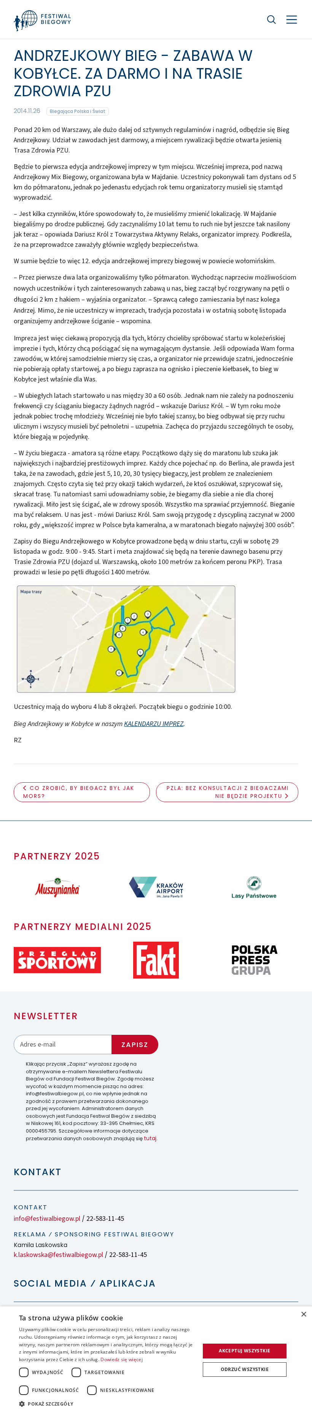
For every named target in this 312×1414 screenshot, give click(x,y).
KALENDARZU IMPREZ (153, 724)
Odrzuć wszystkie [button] (245, 1369)
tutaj (150, 1138)
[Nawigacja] (291, 19)
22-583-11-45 (105, 1218)
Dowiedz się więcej (121, 1359)
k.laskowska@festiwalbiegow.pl (58, 1255)
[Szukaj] (271, 19)
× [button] (303, 1314)
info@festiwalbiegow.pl (47, 1218)
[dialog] (156, 1360)
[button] (107, 1403)
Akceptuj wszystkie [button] (244, 1350)
